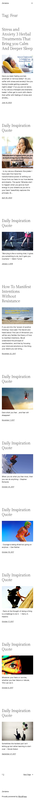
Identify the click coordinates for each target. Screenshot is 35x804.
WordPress (22, 796)
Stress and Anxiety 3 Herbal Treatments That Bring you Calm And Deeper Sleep (17, 39)
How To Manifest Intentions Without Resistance (16, 293)
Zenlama (5, 3)
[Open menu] (32, 3)
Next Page (28, 774)
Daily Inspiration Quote (16, 128)
